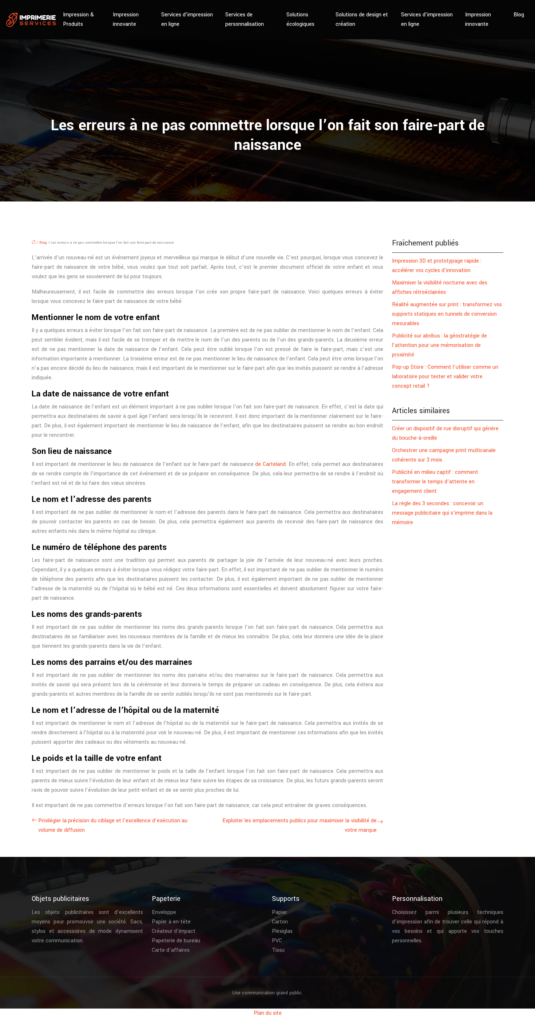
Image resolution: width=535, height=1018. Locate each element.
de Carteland (270, 464)
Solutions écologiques (300, 19)
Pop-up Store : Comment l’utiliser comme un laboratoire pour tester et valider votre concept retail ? (445, 376)
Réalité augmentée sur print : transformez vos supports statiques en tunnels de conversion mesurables (447, 314)
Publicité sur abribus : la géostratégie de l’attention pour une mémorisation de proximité (439, 345)
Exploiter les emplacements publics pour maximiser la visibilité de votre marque (299, 825)
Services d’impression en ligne (187, 19)
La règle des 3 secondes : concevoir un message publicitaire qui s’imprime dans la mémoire (442, 513)
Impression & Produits (78, 19)
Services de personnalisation (244, 19)
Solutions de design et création (362, 19)
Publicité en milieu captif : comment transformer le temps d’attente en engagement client (435, 481)
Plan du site (268, 1013)
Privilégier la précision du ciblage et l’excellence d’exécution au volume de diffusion (112, 825)
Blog (519, 15)
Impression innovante (126, 19)
